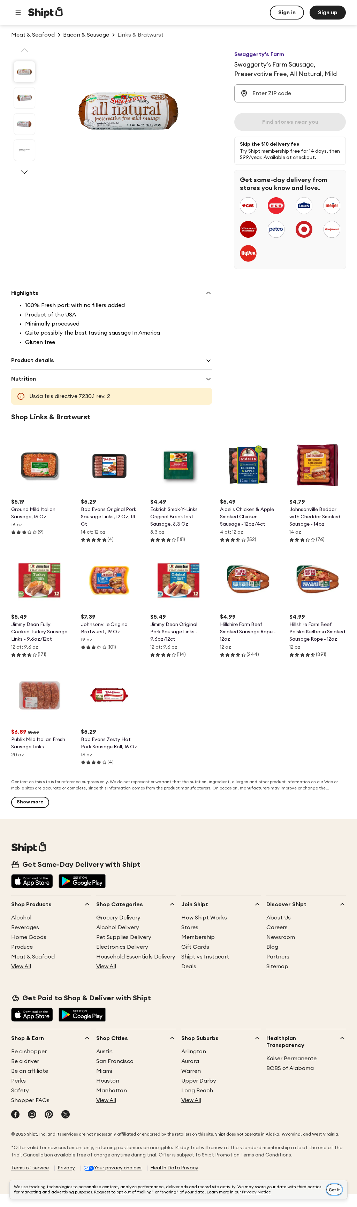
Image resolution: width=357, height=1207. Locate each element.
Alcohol (21, 917)
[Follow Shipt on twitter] (65, 1115)
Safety (20, 1090)
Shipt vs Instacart (205, 957)
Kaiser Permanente (291, 1058)
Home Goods (28, 937)
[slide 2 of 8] (24, 97)
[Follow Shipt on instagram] (32, 1115)
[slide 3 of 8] (24, 124)
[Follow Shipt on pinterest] (49, 1115)
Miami (104, 1071)
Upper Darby (198, 1081)
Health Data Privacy (174, 1168)
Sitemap (277, 966)
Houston (107, 1081)
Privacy (66, 1168)
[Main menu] (18, 13)
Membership (198, 937)
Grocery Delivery (118, 917)
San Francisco (115, 1061)
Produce (22, 947)
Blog (272, 947)
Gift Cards (195, 947)
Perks (18, 1081)
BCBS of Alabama (290, 1068)
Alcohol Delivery (117, 927)
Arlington (193, 1051)
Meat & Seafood (33, 957)
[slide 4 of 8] (24, 150)
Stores (189, 927)
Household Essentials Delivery (135, 957)
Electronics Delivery (122, 947)
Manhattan (111, 1090)
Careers (277, 927)
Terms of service (30, 1168)
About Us (278, 917)
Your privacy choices (118, 1168)
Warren (191, 1071)
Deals (188, 966)
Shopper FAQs (30, 1100)
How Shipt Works (204, 917)
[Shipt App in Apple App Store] (32, 881)
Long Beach (197, 1090)
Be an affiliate (29, 1071)
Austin (104, 1051)
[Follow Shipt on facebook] (15, 1115)
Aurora (190, 1061)
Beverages (25, 927)
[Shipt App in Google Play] (82, 881)
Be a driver (25, 1061)
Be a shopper (29, 1051)
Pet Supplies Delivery (123, 937)
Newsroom (280, 937)
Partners (277, 957)
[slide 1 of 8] (24, 71)
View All (21, 966)
